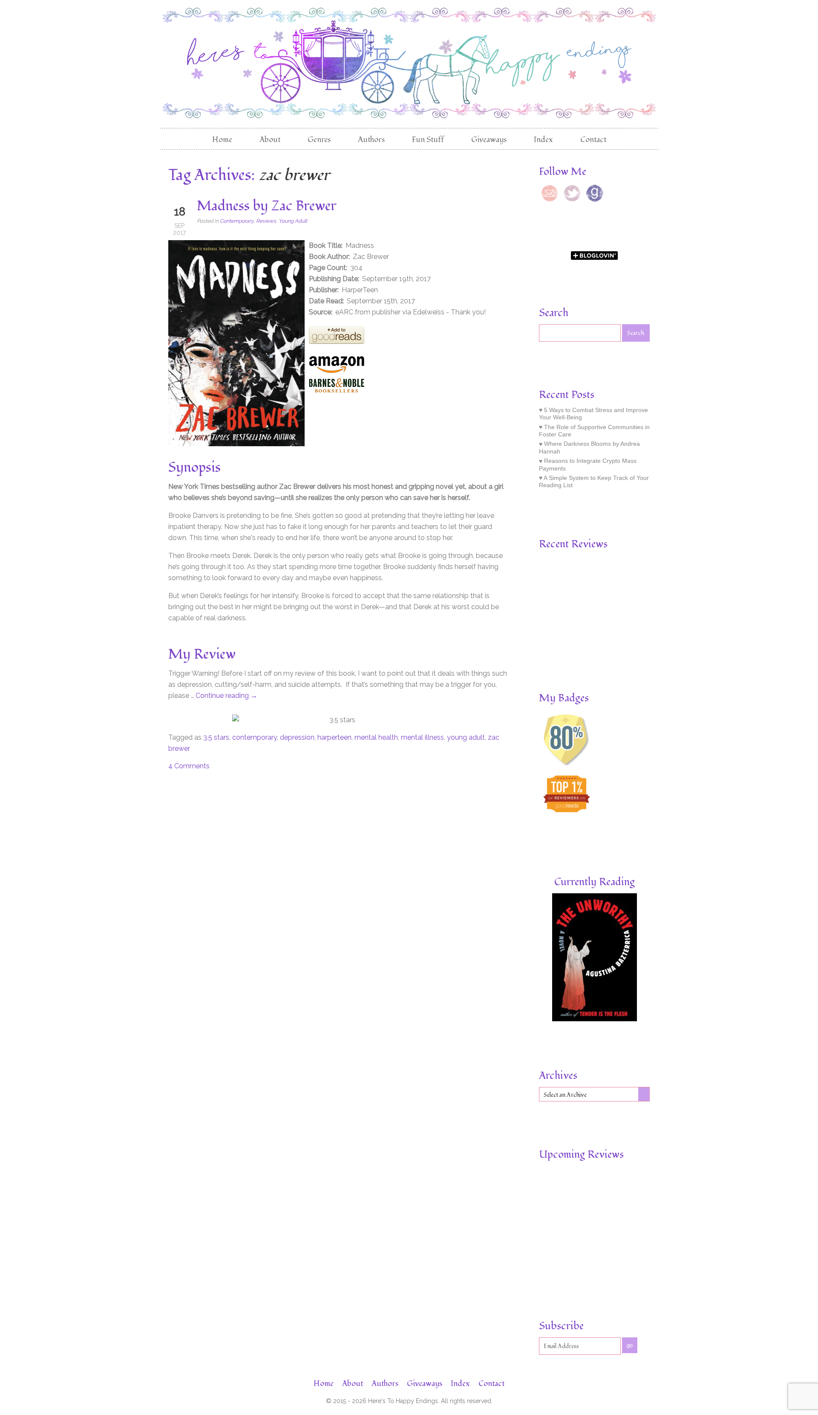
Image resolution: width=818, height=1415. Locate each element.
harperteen (334, 737)
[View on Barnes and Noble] (336, 392)
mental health (376, 737)
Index (543, 139)
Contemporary (236, 221)
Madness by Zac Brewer (267, 206)
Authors (371, 139)
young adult (466, 737)
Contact (593, 139)
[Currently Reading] (594, 1019)
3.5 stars (216, 737)
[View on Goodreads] (336, 341)
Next (644, 591)
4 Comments (189, 766)
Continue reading (226, 696)
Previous (544, 591)
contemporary (254, 737)
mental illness (422, 737)
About (269, 139)
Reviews (266, 221)
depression (297, 737)
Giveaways (489, 139)
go (630, 1345)
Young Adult (293, 221)
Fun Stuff (428, 139)
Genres (319, 139)
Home (222, 139)
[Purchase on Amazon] (336, 371)
